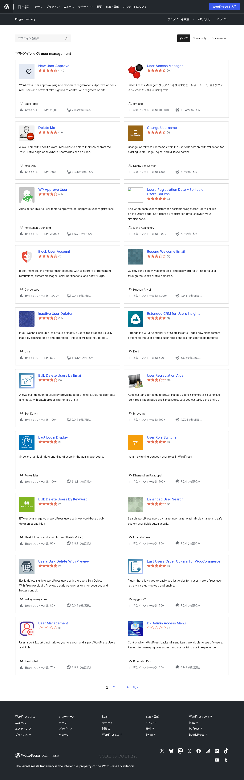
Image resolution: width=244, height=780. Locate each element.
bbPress (196, 728)
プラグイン (65, 728)
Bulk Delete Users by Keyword (62, 499)
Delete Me (46, 128)
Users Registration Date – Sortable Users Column (175, 192)
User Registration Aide (165, 375)
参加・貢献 (152, 716)
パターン (64, 734)
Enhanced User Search (165, 499)
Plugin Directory (25, 19)
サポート (107, 722)
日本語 (55, 755)
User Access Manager (165, 66)
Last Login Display (53, 437)
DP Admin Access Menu (166, 623)
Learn (105, 716)
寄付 (150, 728)
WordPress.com (200, 716)
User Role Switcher (162, 437)
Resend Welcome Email (166, 251)
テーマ (63, 722)
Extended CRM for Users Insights (174, 314)
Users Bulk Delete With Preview (64, 561)
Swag (151, 734)
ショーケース (67, 716)
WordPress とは (25, 716)
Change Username (162, 128)
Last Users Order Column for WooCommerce (183, 561)
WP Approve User (52, 190)
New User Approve (53, 66)
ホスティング (23, 728)
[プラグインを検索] (67, 38)
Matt (193, 722)
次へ (135, 687)
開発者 (106, 728)
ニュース (20, 722)
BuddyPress (198, 734)
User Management (53, 623)
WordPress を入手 (225, 6)
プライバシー (23, 734)
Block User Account (54, 251)
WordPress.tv (112, 734)
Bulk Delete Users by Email (60, 375)
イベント (151, 722)
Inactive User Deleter (55, 314)
